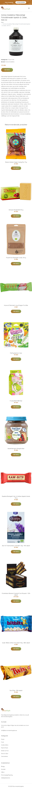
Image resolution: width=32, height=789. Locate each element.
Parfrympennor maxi (16, 353)
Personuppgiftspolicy (7, 775)
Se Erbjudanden (21, 2)
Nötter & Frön (5, 750)
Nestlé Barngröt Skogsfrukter (16, 448)
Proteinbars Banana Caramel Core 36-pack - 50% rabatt (16, 594)
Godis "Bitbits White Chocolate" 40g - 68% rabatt (16, 643)
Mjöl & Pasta (4, 748)
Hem (2, 22)
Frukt (9, 59)
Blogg (3, 766)
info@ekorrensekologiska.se (9, 730)
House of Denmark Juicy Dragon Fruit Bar (16, 305)
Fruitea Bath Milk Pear (16, 401)
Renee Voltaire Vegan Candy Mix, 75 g (16, 162)
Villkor (3, 772)
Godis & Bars (4, 745)
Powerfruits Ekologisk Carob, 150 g (16, 257)
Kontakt (3, 769)
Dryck (2, 739)
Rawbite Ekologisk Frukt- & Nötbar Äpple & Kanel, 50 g (16, 497)
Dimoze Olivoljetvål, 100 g (16, 210)
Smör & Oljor (4, 753)
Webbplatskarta (5, 778)
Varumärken (4, 756)
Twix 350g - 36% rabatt (16, 690)
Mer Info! (7, 70)
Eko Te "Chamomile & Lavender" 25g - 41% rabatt (16, 545)
